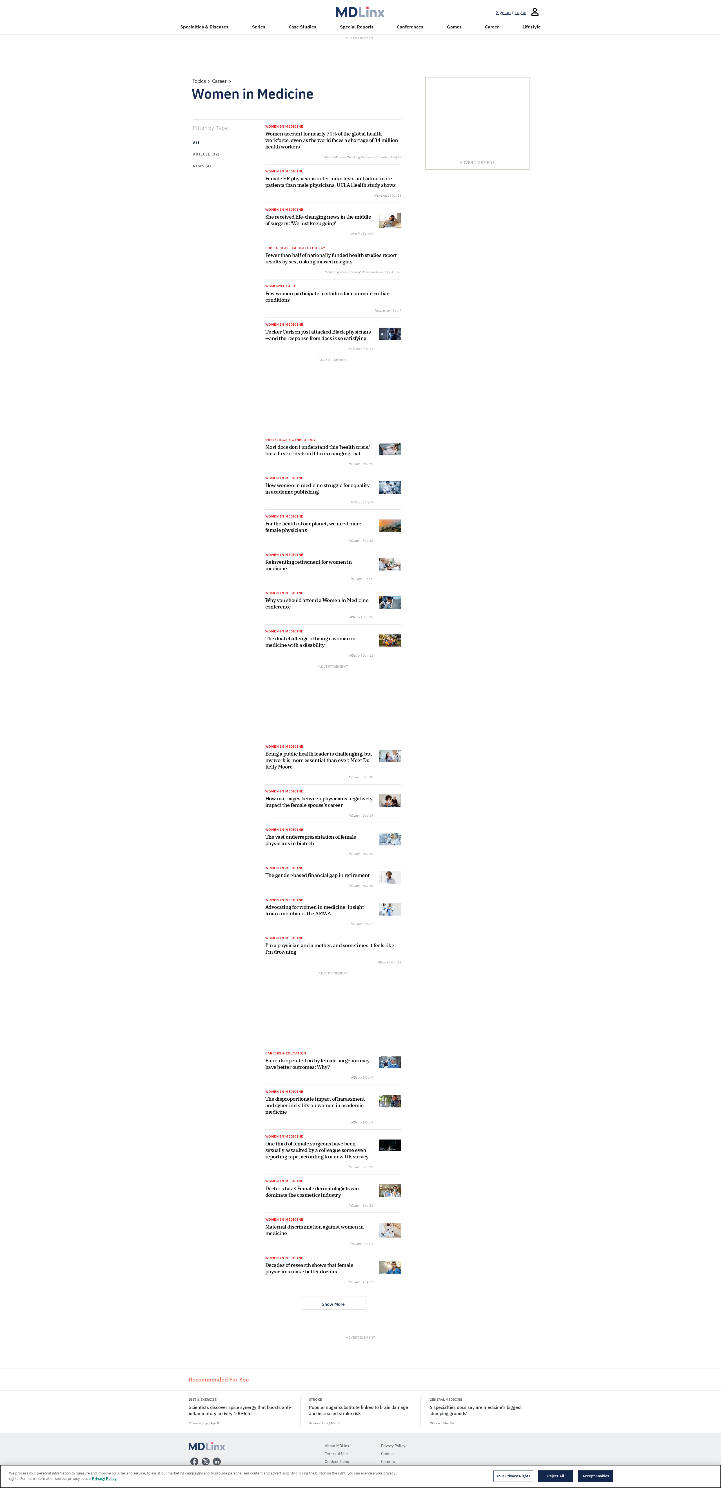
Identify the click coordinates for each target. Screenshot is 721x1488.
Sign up (503, 12)
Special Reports (356, 27)
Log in (520, 12)
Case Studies (302, 27)
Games (454, 27)
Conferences (410, 27)
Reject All (555, 1476)
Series (258, 27)
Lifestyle (531, 27)
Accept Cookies (595, 1476)
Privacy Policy (104, 1478)
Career (492, 27)
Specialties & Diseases (204, 27)
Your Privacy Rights (513, 1476)
